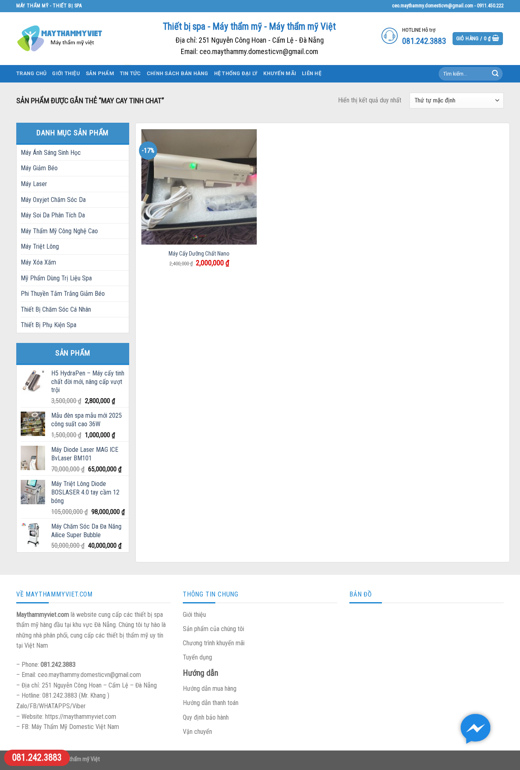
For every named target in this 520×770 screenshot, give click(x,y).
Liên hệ (311, 73)
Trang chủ (31, 73)
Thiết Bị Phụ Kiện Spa (48, 325)
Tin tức (130, 73)
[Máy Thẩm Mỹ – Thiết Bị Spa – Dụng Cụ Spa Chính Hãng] (61, 38)
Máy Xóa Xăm (38, 262)
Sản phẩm (100, 73)
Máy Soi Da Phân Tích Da (53, 215)
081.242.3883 (37, 757)
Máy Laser (34, 184)
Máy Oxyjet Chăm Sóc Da (53, 200)
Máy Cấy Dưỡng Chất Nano (199, 253)
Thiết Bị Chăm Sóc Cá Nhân (56, 309)
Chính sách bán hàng (177, 73)
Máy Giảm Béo (39, 168)
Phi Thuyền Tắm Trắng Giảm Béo (63, 293)
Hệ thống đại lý (236, 73)
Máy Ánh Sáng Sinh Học (51, 152)
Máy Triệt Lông (40, 246)
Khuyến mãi (279, 73)
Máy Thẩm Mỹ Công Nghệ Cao (59, 231)
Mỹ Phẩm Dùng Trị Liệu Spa (56, 278)
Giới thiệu (66, 73)
